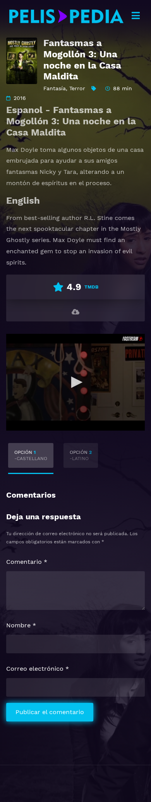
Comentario (26, 561)
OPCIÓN (30, 455)
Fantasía (54, 88)
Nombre (21, 625)
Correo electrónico (37, 668)
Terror (77, 88)
